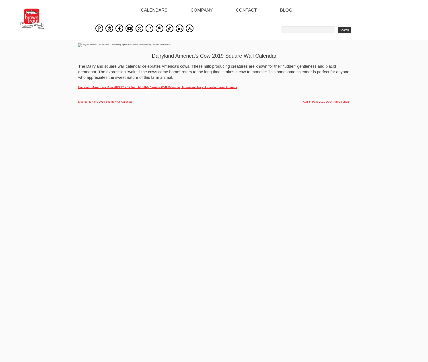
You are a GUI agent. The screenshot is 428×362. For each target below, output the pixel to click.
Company (202, 10)
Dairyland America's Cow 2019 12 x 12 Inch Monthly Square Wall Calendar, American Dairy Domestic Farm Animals (157, 87)
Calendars (154, 10)
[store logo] (32, 19)
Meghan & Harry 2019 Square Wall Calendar (105, 101)
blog (286, 10)
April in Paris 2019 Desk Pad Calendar (326, 101)
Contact (246, 10)
